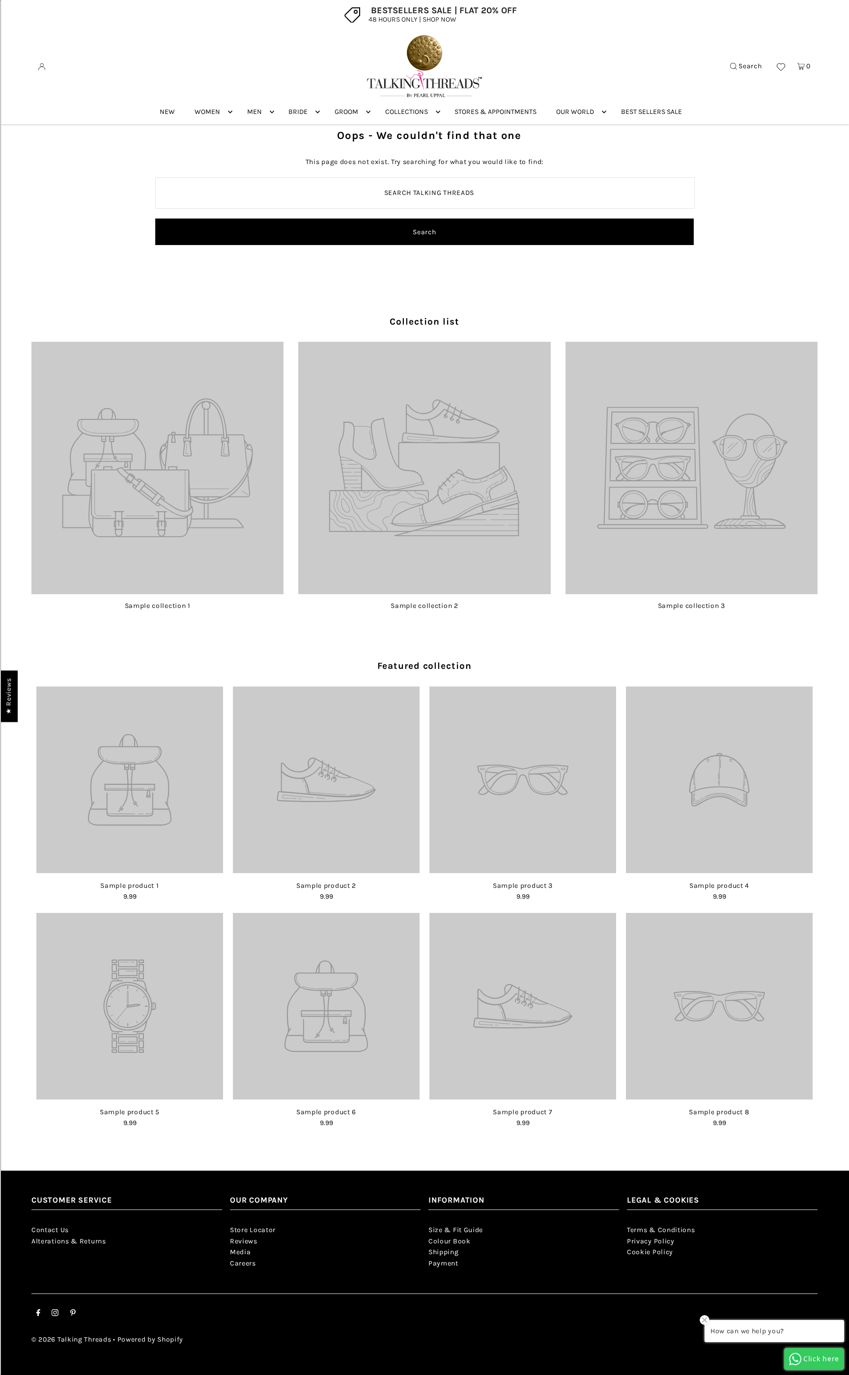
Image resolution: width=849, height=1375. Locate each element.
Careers (243, 1263)
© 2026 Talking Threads (71, 1339)
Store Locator (253, 1230)
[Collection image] (157, 590)
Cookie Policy (650, 1252)
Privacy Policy (651, 1241)
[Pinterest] (73, 1314)
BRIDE (298, 112)
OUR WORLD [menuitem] (575, 112)
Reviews (243, 1241)
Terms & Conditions (661, 1230)
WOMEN (207, 112)
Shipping (443, 1252)
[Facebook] (38, 1314)
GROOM (346, 112)
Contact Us (50, 1230)
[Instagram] (55, 1314)
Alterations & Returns (68, 1241)
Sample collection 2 (424, 606)
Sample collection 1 (158, 606)
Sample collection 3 (691, 606)
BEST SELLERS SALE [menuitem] (651, 112)
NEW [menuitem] (167, 112)
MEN (254, 112)
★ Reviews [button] (8, 696)
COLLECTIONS (406, 112)
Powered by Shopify (150, 1339)
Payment (443, 1263)
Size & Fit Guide (455, 1230)
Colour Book (449, 1241)
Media (240, 1252)
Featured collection (424, 665)
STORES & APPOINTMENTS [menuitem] (495, 112)
